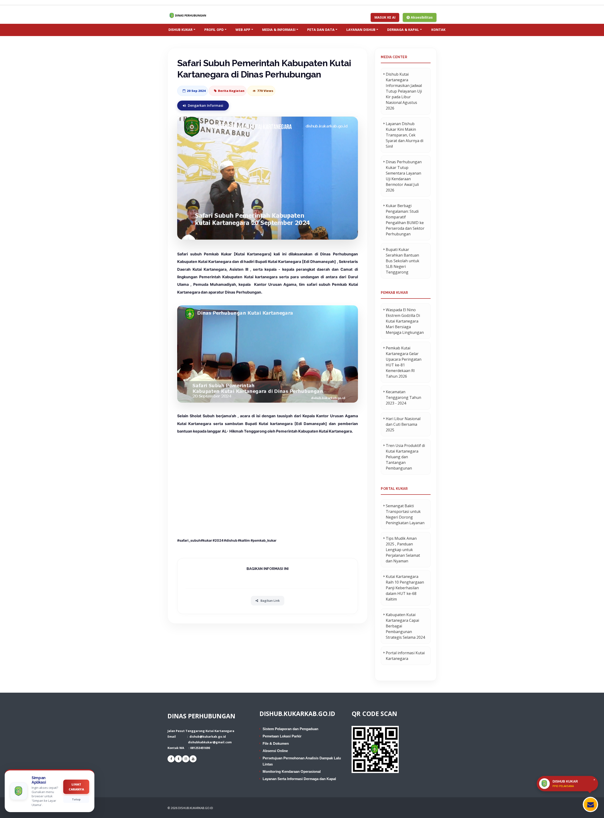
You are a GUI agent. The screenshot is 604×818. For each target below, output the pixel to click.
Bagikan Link (270, 600)
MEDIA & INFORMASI (278, 29)
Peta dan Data (321, 29)
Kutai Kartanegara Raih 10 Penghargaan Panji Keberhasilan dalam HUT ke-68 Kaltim (405, 588)
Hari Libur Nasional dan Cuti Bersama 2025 (403, 424)
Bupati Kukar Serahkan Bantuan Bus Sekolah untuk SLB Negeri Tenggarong (402, 261)
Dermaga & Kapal (403, 29)
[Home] (158, 28)
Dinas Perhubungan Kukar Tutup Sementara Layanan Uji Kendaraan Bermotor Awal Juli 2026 (404, 176)
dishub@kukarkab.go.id (207, 737)
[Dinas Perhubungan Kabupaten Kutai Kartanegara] (189, 15)
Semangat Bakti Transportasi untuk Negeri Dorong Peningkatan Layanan (405, 514)
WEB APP (242, 29)
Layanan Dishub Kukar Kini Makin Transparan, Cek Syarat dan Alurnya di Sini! (404, 135)
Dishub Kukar (180, 29)
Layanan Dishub (360, 29)
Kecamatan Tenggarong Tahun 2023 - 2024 (403, 397)
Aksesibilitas (421, 17)
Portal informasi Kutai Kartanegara (405, 655)
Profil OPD (214, 29)
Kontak (438, 29)
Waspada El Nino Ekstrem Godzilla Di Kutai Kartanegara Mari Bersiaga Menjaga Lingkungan (405, 321)
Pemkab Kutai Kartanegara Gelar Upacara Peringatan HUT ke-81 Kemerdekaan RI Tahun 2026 (403, 362)
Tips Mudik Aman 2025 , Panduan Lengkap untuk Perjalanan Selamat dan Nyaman (403, 550)
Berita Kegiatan (231, 91)
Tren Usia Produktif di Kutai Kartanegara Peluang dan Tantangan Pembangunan (405, 457)
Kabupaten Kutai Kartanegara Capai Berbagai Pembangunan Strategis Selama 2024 (405, 626)
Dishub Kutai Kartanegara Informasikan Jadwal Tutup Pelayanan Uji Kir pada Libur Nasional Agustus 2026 (404, 91)
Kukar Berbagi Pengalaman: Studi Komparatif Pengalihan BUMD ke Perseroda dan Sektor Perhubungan (405, 220)
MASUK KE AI (384, 17)
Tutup (76, 799)
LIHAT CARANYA (76, 786)
